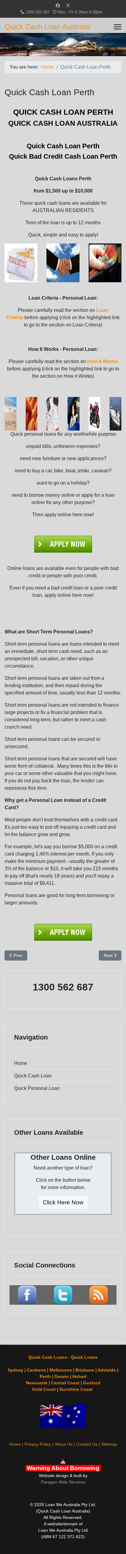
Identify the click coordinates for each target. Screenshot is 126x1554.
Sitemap (109, 1444)
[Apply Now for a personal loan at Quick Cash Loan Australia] (63, 544)
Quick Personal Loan (37, 1088)
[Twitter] (68, 5)
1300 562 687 (38, 12)
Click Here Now (63, 1202)
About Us (63, 1444)
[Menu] (117, 27)
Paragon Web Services (63, 1482)
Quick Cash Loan (33, 1075)
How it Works (102, 361)
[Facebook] (58, 5)
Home (20, 1063)
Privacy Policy (37, 1444)
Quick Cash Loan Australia (47, 27)
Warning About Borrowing (63, 1468)
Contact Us (87, 1444)
